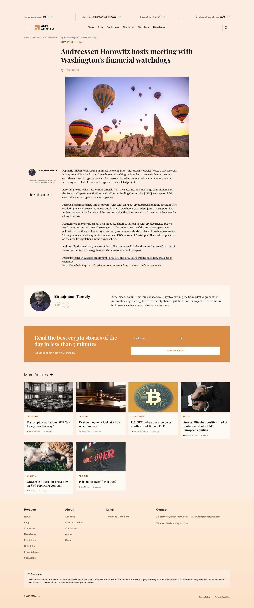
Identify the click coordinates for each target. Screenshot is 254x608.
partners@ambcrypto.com (174, 517)
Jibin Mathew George (140, 431)
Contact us (71, 528)
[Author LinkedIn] (66, 305)
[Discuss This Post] (31, 209)
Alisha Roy (32, 491)
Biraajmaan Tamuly (48, 171)
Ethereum (31, 476)
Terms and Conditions (117, 517)
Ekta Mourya (85, 487)
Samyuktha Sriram (191, 435)
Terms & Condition (222, 597)
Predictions (113, 27)
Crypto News (72, 42)
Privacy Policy (204, 597)
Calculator (143, 27)
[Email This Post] (51, 202)
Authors (69, 534)
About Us (70, 517)
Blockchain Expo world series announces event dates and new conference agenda (115, 265)
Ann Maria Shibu (34, 431)
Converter (128, 27)
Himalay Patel (85, 431)
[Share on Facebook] (31, 202)
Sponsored (30, 558)
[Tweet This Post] (38, 202)
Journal (98, 189)
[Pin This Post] (44, 202)
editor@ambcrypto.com (207, 517)
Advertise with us (74, 523)
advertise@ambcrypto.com (174, 523)
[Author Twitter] (58, 305)
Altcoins (83, 417)
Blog (100, 27)
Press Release (31, 552)
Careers (69, 540)
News (91, 27)
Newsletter (159, 27)
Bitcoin (186, 417)
